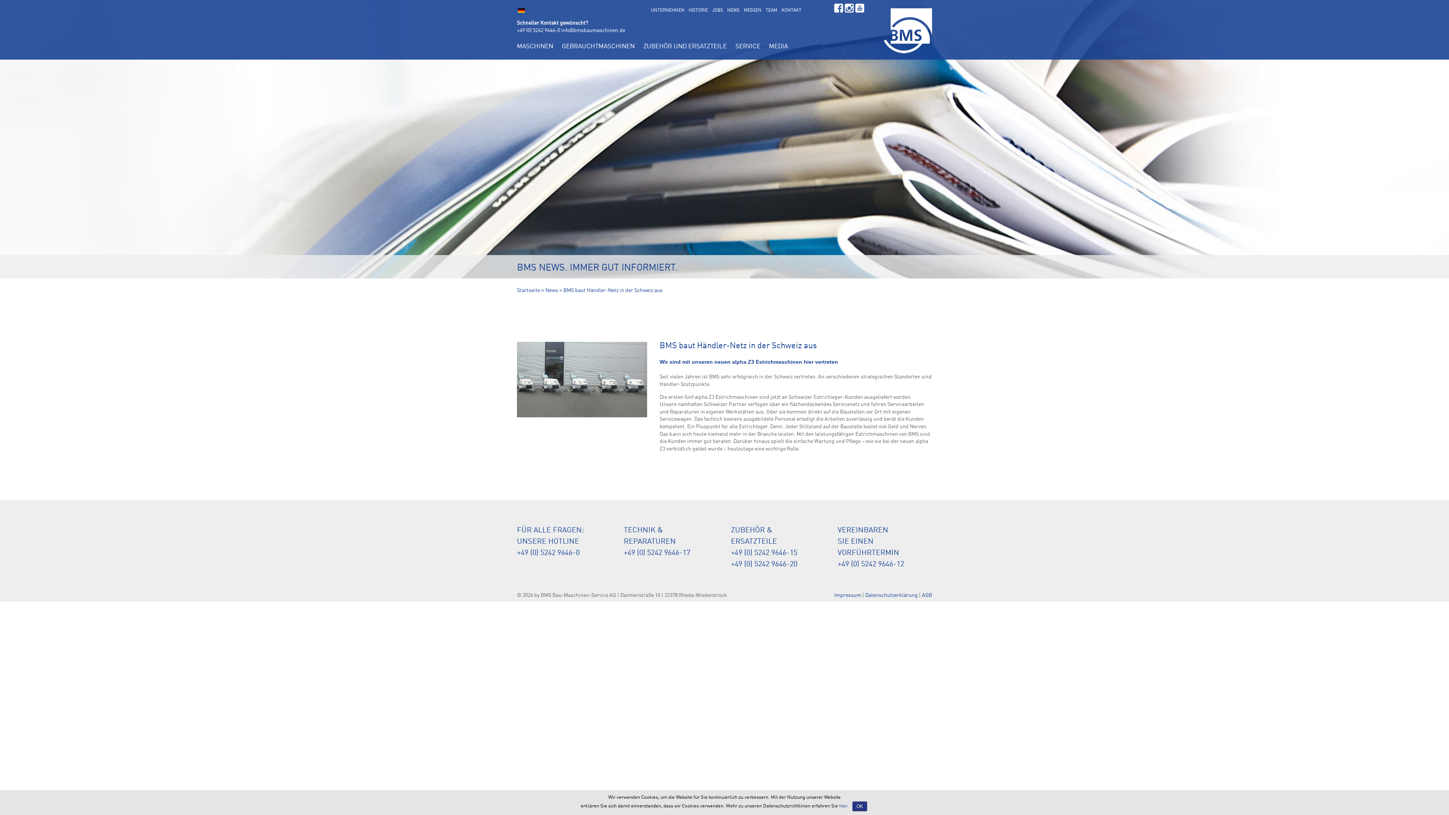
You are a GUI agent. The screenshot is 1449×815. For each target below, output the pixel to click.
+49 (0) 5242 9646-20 (764, 564)
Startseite (528, 290)
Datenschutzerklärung (891, 595)
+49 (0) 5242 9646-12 (871, 564)
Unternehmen (668, 10)
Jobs (717, 10)
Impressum (847, 595)
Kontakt (791, 10)
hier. (844, 806)
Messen (752, 10)
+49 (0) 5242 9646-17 (657, 553)
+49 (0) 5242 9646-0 (538, 30)
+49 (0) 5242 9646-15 (764, 553)
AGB (927, 595)
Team (771, 10)
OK (860, 806)
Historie (698, 10)
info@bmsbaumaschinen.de (593, 30)
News (733, 10)
